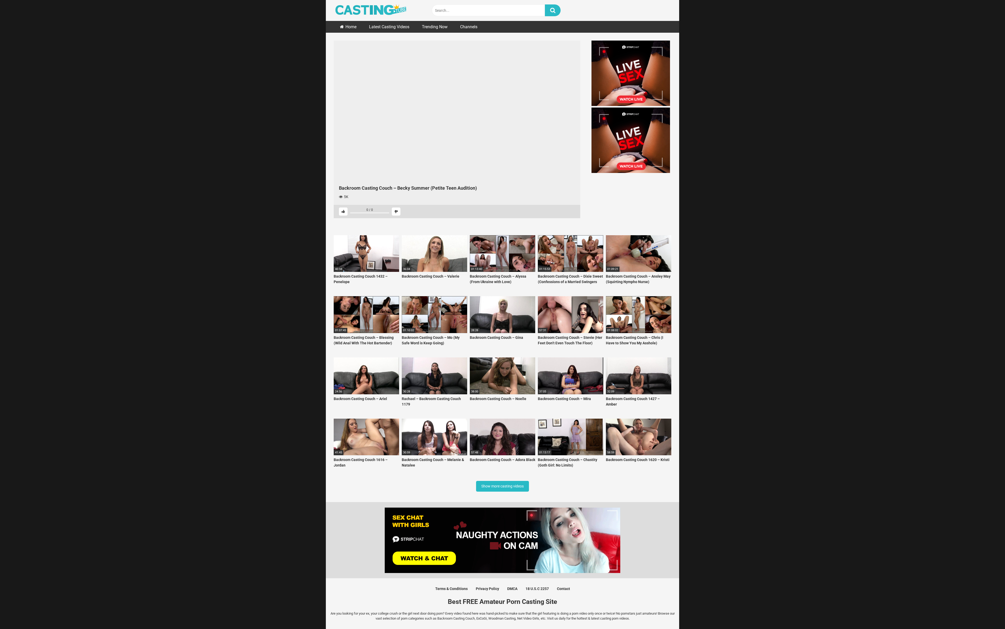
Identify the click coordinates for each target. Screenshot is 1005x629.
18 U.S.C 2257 (537, 589)
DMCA (512, 589)
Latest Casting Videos (389, 26)
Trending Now (435, 26)
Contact (563, 589)
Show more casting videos (502, 486)
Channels (468, 26)
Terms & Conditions (451, 589)
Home (350, 26)
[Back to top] (987, 613)
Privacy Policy (487, 589)
